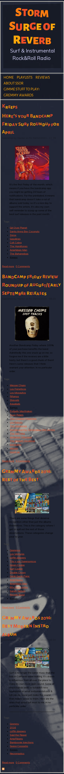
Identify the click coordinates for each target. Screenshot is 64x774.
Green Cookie (17, 565)
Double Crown (18, 572)
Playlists (24, 77)
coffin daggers (18, 557)
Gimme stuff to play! (21, 89)
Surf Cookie (16, 568)
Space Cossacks (19, 746)
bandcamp (15, 444)
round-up (15, 451)
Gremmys (15, 550)
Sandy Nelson (17, 591)
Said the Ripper (18, 734)
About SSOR (13, 83)
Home (9, 77)
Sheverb (14, 400)
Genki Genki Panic (20, 576)
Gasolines (15, 238)
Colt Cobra (16, 242)
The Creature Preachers (23, 418)
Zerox (13, 235)
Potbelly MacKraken (21, 411)
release (14, 448)
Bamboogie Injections (22, 742)
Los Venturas (17, 553)
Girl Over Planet (18, 227)
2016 (13, 727)
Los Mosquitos (18, 392)
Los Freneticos (18, 388)
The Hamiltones (18, 246)
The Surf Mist (17, 433)
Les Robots (16, 422)
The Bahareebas (19, 253)
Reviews (43, 77)
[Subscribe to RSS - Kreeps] (3, 769)
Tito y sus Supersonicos (23, 561)
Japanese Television (21, 437)
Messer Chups (18, 385)
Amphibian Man (18, 249)
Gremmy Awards (18, 95)
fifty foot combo (19, 587)
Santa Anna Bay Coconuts (24, 231)
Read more (8, 266)
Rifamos (14, 396)
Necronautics (17, 753)
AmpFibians (16, 579)
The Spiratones (18, 426)
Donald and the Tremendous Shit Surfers (32, 429)
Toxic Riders (16, 414)
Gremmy (14, 723)
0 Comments (23, 266)
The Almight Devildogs (22, 440)
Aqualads (15, 403)
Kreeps (14, 257)
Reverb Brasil (17, 594)
